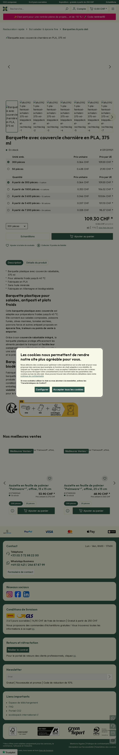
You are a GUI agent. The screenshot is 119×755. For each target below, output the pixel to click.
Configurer (42, 389)
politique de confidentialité (32, 376)
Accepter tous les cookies (68, 389)
